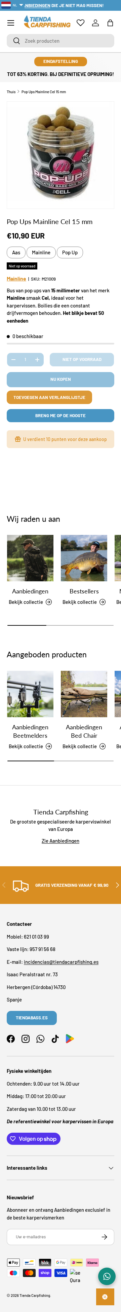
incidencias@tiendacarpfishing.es (61, 962)
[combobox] (60, 40)
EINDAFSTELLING (60, 61)
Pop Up (70, 252)
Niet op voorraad (82, 359)
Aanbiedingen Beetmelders (30, 731)
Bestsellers (84, 591)
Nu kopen (60, 379)
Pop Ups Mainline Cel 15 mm (44, 91)
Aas (16, 252)
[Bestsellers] (84, 558)
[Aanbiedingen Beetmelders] (30, 694)
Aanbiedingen (30, 591)
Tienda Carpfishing (34, 1295)
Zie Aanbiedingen (60, 841)
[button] (110, 22)
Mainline (41, 252)
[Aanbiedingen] (30, 558)
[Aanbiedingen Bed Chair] (84, 694)
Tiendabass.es (32, 1017)
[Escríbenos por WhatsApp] (107, 1276)
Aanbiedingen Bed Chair (84, 731)
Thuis (11, 91)
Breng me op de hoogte (60, 415)
